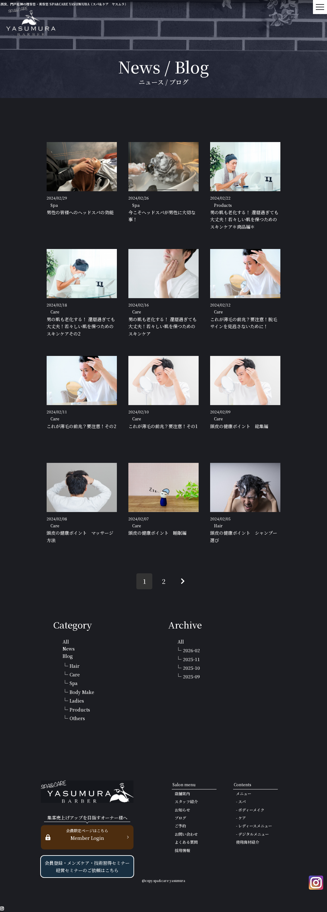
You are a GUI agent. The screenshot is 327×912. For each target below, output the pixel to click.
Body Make (82, 692)
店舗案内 (182, 793)
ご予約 (180, 825)
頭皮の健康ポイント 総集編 (239, 426)
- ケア (241, 817)
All (66, 641)
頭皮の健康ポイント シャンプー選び (243, 536)
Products (80, 709)
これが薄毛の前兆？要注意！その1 (162, 426)
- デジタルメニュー (252, 834)
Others (77, 718)
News (69, 648)
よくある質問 (186, 842)
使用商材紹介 (247, 842)
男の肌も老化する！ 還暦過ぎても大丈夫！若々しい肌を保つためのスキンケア (162, 326)
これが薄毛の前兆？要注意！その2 (81, 426)
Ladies (77, 700)
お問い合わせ (186, 834)
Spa (74, 683)
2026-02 (191, 650)
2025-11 (191, 659)
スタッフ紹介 (186, 801)
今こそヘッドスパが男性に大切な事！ (161, 215)
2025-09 (191, 676)
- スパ (241, 801)
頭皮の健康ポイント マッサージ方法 (80, 536)
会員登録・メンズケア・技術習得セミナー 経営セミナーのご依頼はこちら (87, 866)
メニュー (243, 793)
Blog (68, 656)
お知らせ (182, 809)
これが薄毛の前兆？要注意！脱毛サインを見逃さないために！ (243, 322)
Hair (75, 666)
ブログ (180, 817)
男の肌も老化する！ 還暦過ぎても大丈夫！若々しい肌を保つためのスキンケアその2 (81, 326)
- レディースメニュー (254, 825)
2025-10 (191, 668)
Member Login (87, 834)
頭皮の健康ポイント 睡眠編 (157, 533)
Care (75, 674)
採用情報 (182, 850)
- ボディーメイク (250, 809)
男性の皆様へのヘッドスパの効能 (80, 212)
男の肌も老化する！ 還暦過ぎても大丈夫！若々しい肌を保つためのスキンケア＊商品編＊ (244, 219)
